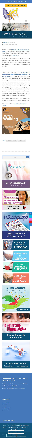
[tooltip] (30, 213)
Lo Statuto (4, 405)
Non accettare (11, 435)
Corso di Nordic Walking (14, 34)
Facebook (16, 103)
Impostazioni (21, 435)
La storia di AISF (5, 403)
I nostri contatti (5, 411)
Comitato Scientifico (6, 409)
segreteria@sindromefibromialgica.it (16, 389)
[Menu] (26, 21)
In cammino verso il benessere (10, 44)
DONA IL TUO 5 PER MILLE (16, 6)
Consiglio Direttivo (6, 407)
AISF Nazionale (21, 140)
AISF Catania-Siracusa (11, 140)
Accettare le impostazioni (16, 432)
